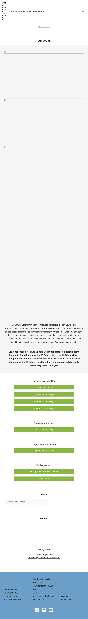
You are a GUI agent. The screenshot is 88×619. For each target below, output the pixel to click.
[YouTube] (51, 610)
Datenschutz (67, 596)
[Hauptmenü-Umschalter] (83, 11)
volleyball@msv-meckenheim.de (44, 557)
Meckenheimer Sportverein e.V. (26, 11)
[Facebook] (37, 610)
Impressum (66, 599)
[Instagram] (44, 610)
